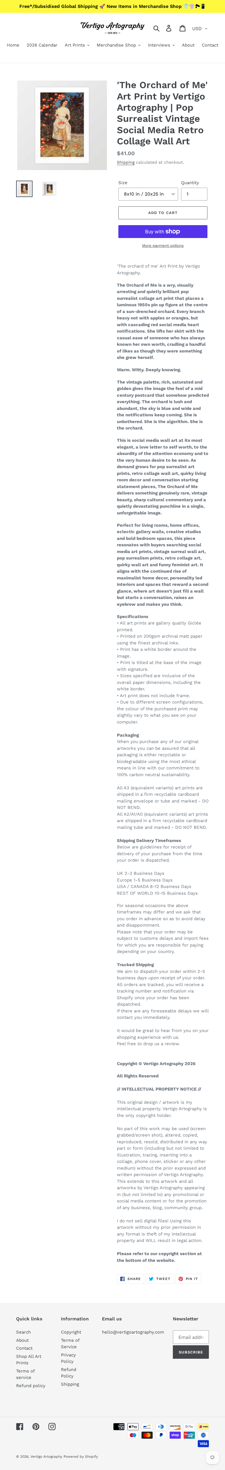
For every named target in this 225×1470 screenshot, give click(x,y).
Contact (24, 1348)
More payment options (163, 245)
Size (122, 182)
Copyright (71, 1332)
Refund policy (30, 1385)
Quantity (190, 182)
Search (23, 1332)
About (22, 1340)
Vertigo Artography (46, 1456)
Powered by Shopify (81, 1456)
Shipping (125, 162)
